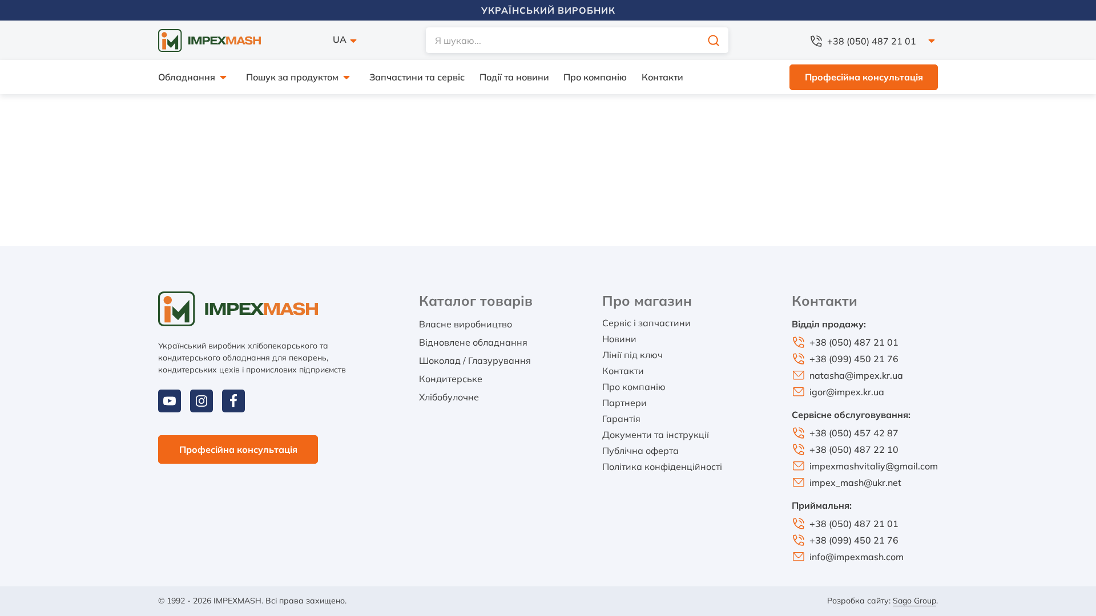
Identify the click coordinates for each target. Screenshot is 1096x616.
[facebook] (233, 401)
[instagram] (201, 401)
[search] (713, 40)
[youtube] (169, 401)
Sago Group (914, 600)
